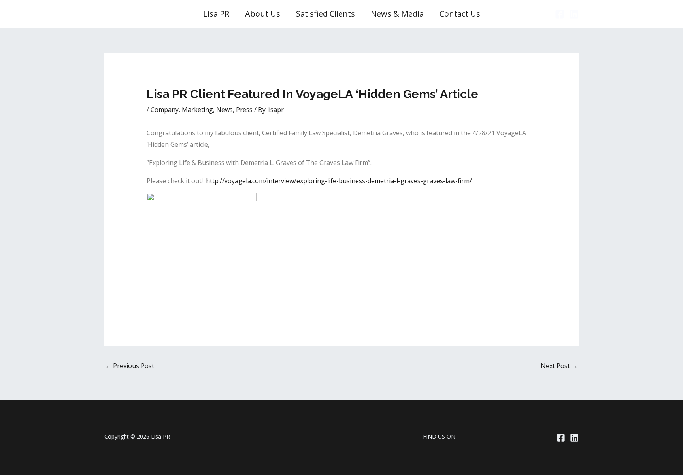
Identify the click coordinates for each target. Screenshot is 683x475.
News (224, 109)
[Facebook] (559, 14)
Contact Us (460, 13)
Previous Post (129, 365)
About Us (262, 13)
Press (244, 109)
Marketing (197, 109)
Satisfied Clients (325, 13)
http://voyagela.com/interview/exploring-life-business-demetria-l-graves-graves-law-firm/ (339, 180)
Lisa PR (216, 13)
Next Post (559, 365)
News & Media (397, 13)
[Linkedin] (574, 14)
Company (165, 109)
